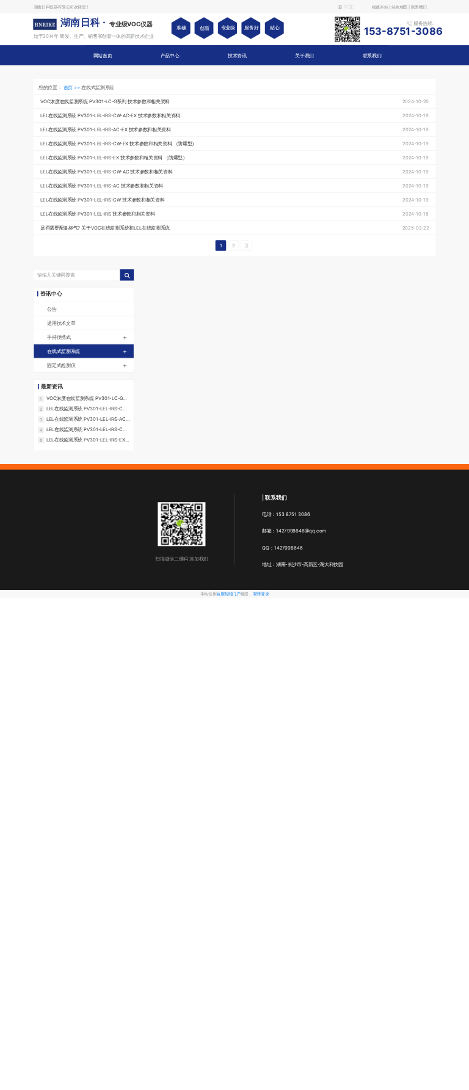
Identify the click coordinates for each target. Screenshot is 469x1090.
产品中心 (170, 55)
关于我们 (304, 55)
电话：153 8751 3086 (286, 514)
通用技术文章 (61, 322)
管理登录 (261, 593)
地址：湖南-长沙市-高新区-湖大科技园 (302, 564)
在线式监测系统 (87, 351)
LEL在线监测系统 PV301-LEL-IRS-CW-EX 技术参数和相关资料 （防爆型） (87, 429)
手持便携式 (87, 337)
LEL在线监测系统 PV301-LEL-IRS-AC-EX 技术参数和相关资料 (87, 419)
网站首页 (102, 55)
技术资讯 (237, 55)
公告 (51, 308)
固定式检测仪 (87, 365)
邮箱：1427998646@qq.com (294, 531)
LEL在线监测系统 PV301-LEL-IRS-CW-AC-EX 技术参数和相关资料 (87, 408)
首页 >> (73, 87)
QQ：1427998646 (282, 547)
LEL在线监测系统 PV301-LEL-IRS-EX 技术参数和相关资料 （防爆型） (85, 440)
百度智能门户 (228, 593)
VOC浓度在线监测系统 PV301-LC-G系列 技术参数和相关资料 (87, 398)
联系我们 (372, 55)
